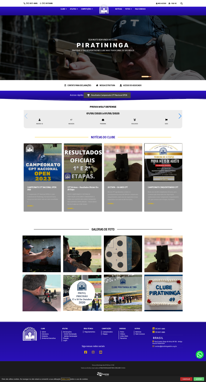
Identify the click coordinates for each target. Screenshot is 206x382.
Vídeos (122, 334)
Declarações (67, 332)
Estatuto (45, 336)
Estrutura (45, 334)
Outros (137, 328)
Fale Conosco (140, 9)
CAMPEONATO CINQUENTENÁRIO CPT (163, 187)
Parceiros (123, 338)
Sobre (44, 332)
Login (65, 340)
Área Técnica (88, 328)
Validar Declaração (70, 336)
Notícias (118, 9)
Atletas (73, 9)
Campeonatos (108, 332)
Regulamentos (90, 332)
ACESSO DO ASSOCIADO (132, 85)
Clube (63, 9)
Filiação (66, 338)
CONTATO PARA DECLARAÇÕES (79, 85)
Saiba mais (65, 379)
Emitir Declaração (70, 334)
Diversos (122, 328)
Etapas (105, 334)
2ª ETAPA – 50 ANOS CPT (118, 187)
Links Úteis (124, 336)
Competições (86, 9)
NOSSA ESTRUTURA (107, 85)
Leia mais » (30, 206)
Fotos (127, 9)
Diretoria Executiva (49, 338)
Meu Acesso (162, 3)
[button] (181, 3)
